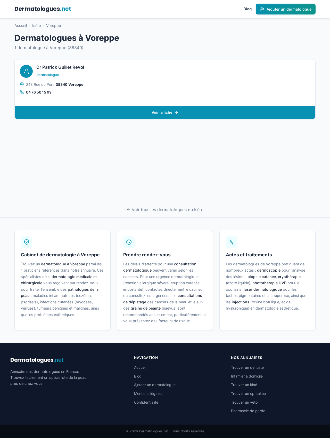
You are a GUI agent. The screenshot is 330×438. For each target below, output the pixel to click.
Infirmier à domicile (247, 376)
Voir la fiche (162, 112)
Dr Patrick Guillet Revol (60, 67)
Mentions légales (148, 393)
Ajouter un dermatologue (155, 384)
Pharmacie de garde (248, 411)
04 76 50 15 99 (39, 92)
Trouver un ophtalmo (248, 393)
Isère (36, 25)
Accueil (20, 25)
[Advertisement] (165, 163)
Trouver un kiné (244, 384)
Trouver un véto (244, 402)
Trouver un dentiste (247, 367)
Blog (247, 8)
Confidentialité (146, 402)
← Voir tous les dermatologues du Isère (165, 209)
